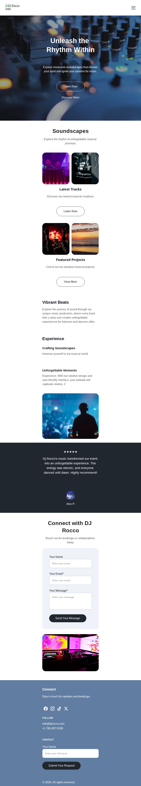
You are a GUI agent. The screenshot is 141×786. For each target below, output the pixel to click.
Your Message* (58, 590)
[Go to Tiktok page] (59, 709)
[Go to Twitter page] (66, 709)
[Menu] (133, 7)
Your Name (56, 556)
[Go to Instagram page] (52, 709)
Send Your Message (67, 618)
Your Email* (56, 573)
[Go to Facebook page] (46, 709)
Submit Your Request (61, 765)
